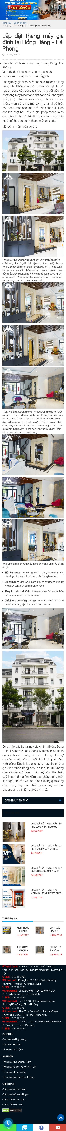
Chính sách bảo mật (12, 1104)
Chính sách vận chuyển (14, 1089)
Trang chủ (6, 23)
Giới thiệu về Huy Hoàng (14, 1039)
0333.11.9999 (18, 976)
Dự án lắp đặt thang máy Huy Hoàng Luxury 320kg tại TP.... (46, 869)
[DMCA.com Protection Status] (12, 1110)
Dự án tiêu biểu (20, 23)
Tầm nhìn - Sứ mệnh (12, 1049)
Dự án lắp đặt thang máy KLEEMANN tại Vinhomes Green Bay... (46, 893)
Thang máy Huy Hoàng (13, 1072)
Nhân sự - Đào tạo (11, 1044)
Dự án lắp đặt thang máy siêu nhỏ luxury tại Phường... (46, 825)
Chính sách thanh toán (13, 1099)
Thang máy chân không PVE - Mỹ (19, 1066)
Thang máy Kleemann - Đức (16, 1061)
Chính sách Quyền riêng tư (15, 1094)
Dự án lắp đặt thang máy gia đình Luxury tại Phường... (46, 847)
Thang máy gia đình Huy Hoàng (18, 1077)
